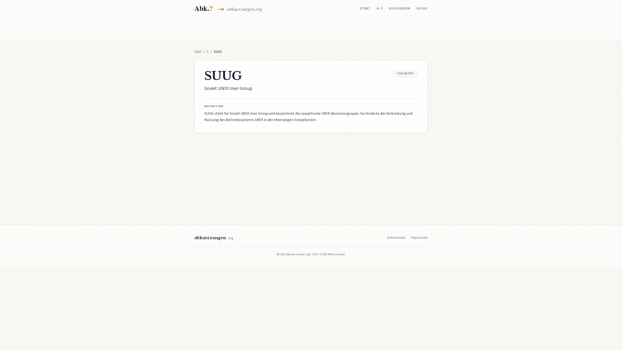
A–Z (380, 8)
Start (365, 8)
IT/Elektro (405, 73)
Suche (422, 8)
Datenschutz (396, 237)
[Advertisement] (311, 28)
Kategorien (400, 8)
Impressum (419, 237)
